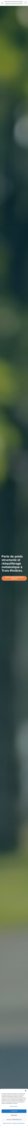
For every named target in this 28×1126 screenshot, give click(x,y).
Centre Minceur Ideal (13, 1)
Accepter (14, 1111)
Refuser (14, 1115)
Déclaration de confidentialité (18, 1123)
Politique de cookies (7, 1123)
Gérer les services (13, 1106)
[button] (25, 1090)
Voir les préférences (14, 1119)
